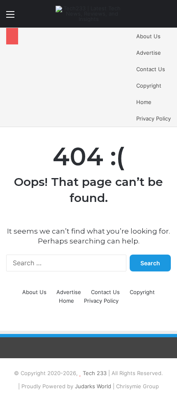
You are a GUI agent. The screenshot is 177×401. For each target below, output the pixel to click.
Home (143, 102)
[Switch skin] (152, 17)
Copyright (148, 85)
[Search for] (167, 17)
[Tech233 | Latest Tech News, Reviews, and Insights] (88, 14)
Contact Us (150, 69)
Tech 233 (95, 373)
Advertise (148, 52)
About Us (148, 36)
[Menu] (10, 17)
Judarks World (94, 386)
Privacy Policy (153, 118)
